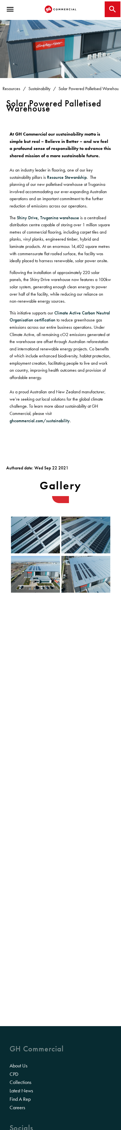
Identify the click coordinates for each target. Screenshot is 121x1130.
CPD (14, 1074)
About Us (18, 1066)
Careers (17, 1107)
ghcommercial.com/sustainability (40, 421)
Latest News (21, 1091)
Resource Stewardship (67, 177)
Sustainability (39, 89)
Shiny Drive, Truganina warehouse (48, 218)
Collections (20, 1082)
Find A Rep (20, 1099)
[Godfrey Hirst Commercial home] (60, 9)
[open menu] (10, 9)
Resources (11, 89)
